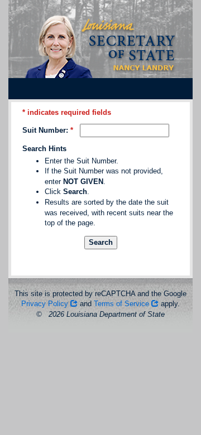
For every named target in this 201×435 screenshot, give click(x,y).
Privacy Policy (45, 303)
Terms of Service (122, 303)
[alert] (100, 254)
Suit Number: (45, 130)
